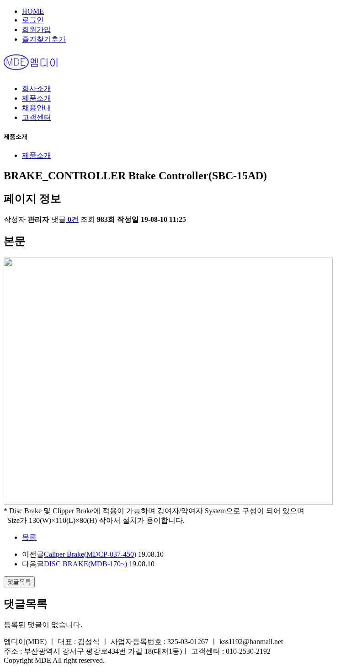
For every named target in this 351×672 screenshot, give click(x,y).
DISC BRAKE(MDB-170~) (85, 564)
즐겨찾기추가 (44, 39)
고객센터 (36, 117)
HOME (33, 11)
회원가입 (36, 29)
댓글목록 (19, 581)
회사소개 (36, 88)
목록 (29, 537)
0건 (73, 219)
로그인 (33, 20)
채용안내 (36, 108)
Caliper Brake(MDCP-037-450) (90, 554)
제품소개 (36, 98)
